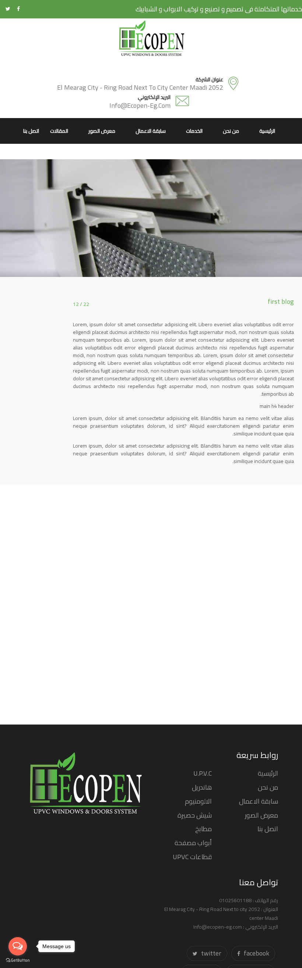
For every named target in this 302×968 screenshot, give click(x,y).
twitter (211, 953)
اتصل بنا (31, 131)
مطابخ (203, 829)
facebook (256, 953)
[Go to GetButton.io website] (17, 960)
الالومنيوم (198, 801)
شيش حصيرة (195, 815)
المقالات (59, 131)
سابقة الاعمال (151, 131)
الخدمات (194, 131)
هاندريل (202, 787)
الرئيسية (267, 131)
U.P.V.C (202, 773)
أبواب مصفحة (193, 843)
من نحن (231, 131)
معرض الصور (101, 131)
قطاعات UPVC (192, 857)
